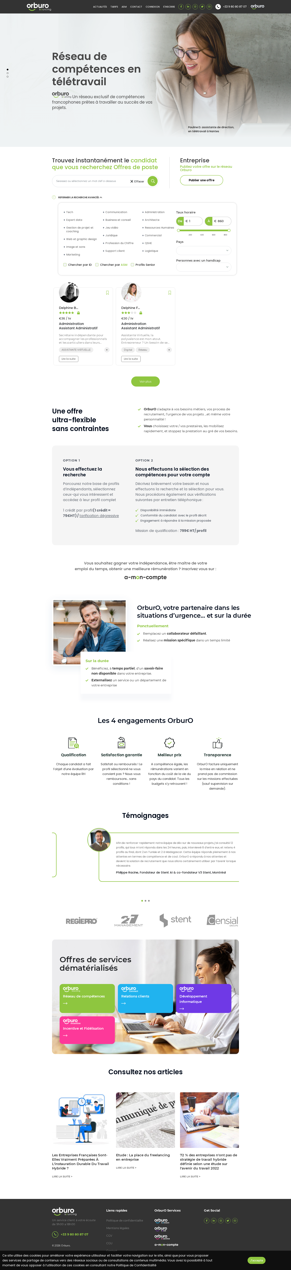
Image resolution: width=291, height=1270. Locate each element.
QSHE (148, 243)
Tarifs (114, 6)
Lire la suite (69, 359)
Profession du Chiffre (119, 243)
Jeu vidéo (111, 228)
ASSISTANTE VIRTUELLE (76, 349)
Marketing (73, 255)
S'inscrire (169, 6)
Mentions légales (117, 1228)
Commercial (153, 235)
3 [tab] (7, 76)
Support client (115, 251)
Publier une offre (201, 180)
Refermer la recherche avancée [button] (78, 197)
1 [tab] (7, 69)
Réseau (142, 349)
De (180, 221)
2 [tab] (7, 73)
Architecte (152, 220)
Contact (136, 6)
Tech (69, 212)
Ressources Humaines (159, 228)
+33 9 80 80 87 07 (74, 1234)
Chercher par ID (80, 265)
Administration (155, 212)
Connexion (153, 6)
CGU (109, 1243)
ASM (124, 6)
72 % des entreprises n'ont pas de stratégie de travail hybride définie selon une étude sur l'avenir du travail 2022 (208, 1161)
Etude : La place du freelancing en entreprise (143, 1157)
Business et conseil (118, 220)
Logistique (151, 251)
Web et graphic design (81, 239)
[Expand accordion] (64, 212)
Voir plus (145, 381)
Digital (128, 349)
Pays (179, 242)
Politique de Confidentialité (136, 1265)
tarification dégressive (99, 515)
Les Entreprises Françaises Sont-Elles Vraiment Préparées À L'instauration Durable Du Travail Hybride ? (80, 1161)
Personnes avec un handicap (198, 260)
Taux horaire (186, 212)
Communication (116, 212)
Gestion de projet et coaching (79, 229)
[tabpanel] (145, 80)
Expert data (74, 220)
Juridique (111, 235)
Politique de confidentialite (124, 1220)
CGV (109, 1235)
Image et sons (75, 247)
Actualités (100, 6)
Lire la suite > (62, 1176)
